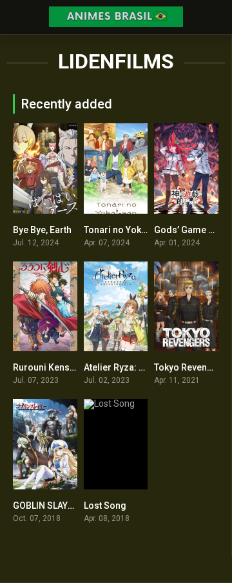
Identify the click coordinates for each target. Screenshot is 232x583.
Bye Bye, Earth (42, 230)
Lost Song (105, 505)
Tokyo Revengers (190, 367)
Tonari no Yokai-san (126, 230)
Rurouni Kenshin (47, 367)
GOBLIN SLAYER (46, 505)
